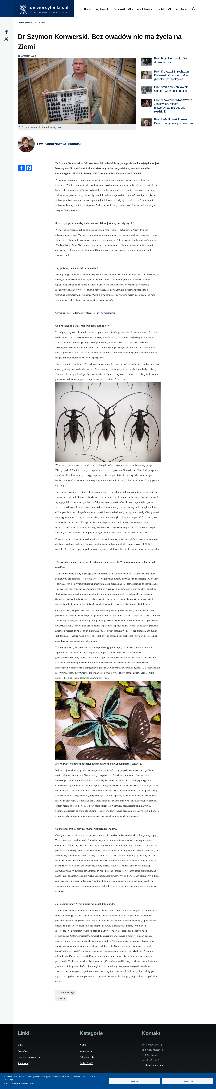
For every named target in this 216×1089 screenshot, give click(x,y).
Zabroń (134, 1081)
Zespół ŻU (23, 1050)
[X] (6, 38)
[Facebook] (6, 32)
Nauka (42, 23)
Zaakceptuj (188, 1081)
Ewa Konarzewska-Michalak (59, 144)
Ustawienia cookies (27, 1083)
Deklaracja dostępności (29, 1057)
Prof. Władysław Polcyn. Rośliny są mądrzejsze (91, 312)
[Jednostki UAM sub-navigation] (134, 9)
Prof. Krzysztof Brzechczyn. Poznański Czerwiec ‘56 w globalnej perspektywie (171, 75)
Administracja (87, 1057)
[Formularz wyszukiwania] (194, 9)
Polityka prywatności (11, 1083)
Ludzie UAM (86, 1063)
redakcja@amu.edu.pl (153, 1064)
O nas (21, 1044)
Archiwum (23, 1063)
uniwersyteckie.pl (49, 7)
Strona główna (25, 23)
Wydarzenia (86, 1050)
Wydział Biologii (66, 992)
